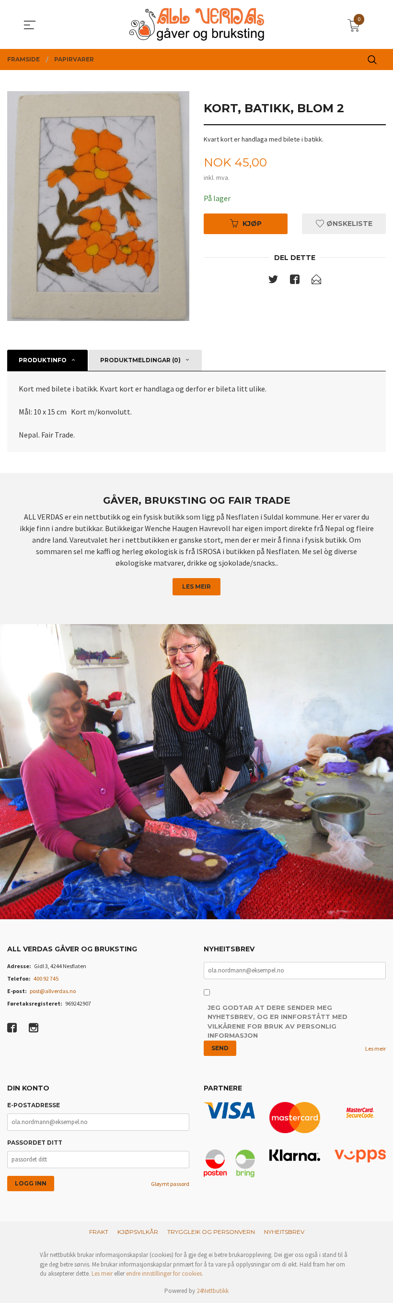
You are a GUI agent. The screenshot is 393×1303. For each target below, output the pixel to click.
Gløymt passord (170, 1183)
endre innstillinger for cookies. (164, 1273)
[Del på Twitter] (273, 281)
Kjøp (252, 223)
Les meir (196, 586)
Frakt (98, 1231)
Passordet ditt (34, 1142)
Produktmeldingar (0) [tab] (140, 360)
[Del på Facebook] (294, 281)
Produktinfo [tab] (43, 360)
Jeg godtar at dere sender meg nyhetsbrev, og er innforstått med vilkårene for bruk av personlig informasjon (277, 1022)
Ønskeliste (348, 223)
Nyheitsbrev (284, 1231)
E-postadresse (33, 1105)
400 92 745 (46, 978)
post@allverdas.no (53, 991)
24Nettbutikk (212, 1291)
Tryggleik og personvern (211, 1231)
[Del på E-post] (316, 281)
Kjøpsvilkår (137, 1231)
